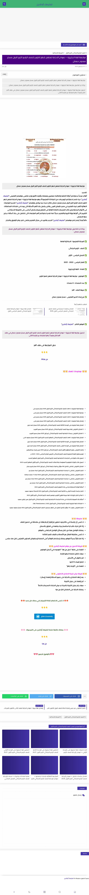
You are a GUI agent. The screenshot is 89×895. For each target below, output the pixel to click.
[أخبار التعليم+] (3, 885)
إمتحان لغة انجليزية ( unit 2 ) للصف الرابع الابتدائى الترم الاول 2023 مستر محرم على (58, 417)
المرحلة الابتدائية (58, 53)
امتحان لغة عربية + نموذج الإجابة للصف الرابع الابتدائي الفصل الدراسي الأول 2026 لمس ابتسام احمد (19, 310)
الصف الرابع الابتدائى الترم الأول (75, 53)
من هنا (44, 644)
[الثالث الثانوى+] (63, 882)
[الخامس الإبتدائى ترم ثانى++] (56, 885)
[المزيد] (7, 885)
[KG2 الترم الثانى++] (10, 885)
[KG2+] (17, 885)
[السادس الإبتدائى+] (52, 885)
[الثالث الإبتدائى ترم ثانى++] (76, 885)
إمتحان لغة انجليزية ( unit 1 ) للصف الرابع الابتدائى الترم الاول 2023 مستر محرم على (59, 421)
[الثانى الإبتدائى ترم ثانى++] (87, 885)
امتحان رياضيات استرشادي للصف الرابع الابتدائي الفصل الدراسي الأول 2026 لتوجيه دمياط (61, 310)
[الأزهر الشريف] (42, 885)
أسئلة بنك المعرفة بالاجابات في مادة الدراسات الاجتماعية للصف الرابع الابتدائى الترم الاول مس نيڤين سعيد (51, 499)
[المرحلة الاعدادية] (56, 882)
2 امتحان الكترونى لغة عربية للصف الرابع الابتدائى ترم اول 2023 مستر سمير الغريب (59, 429)
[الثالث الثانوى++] (59, 882)
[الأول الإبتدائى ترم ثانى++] (11, 882)
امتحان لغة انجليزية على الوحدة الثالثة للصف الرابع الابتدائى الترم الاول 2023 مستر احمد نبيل (55, 425)
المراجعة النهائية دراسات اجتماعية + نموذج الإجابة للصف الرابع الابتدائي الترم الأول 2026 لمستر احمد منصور (44, 777)
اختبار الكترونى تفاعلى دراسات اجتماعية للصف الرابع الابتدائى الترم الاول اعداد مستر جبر (57, 483)
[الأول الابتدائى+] (18, 882)
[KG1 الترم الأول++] (24, 885)
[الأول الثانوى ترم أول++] (80, 882)
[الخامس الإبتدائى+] (63, 885)
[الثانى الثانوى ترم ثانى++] (66, 882)
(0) (3, 66)
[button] (67, 696)
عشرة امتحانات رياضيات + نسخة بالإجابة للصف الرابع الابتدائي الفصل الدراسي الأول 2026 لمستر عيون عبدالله (16, 777)
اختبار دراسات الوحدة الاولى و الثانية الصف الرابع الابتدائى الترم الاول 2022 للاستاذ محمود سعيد (54, 491)
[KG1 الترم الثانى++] (21, 885)
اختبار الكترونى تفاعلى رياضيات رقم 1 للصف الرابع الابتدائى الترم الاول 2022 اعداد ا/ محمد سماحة (54, 475)
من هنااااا (44, 359)
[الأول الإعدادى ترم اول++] (49, 882)
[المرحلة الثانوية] (87, 882)
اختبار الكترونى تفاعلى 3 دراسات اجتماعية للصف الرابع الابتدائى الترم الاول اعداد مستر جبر (56, 471)
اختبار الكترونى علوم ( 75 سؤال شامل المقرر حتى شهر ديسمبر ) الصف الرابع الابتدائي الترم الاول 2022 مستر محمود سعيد (47, 508)
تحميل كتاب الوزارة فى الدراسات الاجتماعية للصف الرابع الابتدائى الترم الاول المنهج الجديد (56, 458)
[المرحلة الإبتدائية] (21, 882)
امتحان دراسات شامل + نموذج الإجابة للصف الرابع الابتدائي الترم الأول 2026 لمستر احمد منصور (74, 777)
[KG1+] (28, 885)
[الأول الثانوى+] (84, 882)
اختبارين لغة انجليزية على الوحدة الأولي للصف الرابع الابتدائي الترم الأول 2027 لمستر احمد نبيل (16, 751)
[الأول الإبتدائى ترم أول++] (14, 882)
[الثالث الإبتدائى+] (83, 885)
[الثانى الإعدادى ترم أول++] (38, 882)
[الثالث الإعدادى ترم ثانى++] (25, 882)
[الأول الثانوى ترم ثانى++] (77, 882)
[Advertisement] (44, 24)
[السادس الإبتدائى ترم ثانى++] (45, 885)
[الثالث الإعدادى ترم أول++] (28, 882)
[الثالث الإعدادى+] (31, 882)
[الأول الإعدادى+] (52, 882)
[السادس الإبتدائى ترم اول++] (49, 885)
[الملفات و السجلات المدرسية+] (76, 888)
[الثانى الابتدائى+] (7, 882)
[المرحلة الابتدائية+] (35, 885)
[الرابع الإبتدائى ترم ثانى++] (66, 885)
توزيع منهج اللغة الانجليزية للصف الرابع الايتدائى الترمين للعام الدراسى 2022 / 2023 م (57, 454)
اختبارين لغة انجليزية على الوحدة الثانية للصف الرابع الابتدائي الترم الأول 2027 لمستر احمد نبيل (45, 751)
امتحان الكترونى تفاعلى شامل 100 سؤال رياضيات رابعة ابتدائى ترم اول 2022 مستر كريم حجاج (55, 466)
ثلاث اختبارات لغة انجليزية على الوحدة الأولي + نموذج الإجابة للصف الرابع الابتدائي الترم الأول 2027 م (75, 751)
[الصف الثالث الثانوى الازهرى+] (38, 885)
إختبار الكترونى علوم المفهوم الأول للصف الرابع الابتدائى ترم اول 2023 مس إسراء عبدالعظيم (55, 450)
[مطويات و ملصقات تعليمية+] (80, 888)
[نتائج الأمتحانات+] (69, 888)
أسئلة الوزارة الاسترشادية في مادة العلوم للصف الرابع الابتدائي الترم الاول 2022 (59, 487)
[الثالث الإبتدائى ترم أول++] (80, 885)
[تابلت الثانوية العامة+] (87, 888)
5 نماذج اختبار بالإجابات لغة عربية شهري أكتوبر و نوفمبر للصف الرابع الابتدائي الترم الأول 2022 (55, 495)
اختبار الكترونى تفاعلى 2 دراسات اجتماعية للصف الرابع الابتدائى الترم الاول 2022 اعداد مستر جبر (54, 479)
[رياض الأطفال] (31, 885)
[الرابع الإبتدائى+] (73, 885)
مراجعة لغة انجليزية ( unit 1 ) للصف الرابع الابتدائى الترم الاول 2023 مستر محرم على (58, 413)
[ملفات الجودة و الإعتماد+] (83, 888)
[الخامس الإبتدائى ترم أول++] (59, 885)
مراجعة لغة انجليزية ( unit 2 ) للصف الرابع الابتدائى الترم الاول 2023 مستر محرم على (58, 409)
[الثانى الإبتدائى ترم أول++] (4, 882)
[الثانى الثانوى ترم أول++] (70, 882)
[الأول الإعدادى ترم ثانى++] (45, 882)
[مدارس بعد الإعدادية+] (73, 888)
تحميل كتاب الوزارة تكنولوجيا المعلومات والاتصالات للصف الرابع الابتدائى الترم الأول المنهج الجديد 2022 (52, 462)
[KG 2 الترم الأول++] (14, 885)
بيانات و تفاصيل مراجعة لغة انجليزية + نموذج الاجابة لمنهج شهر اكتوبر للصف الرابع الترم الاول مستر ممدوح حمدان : (46, 85)
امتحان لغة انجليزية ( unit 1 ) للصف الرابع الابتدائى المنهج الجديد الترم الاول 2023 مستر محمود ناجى (53, 438)
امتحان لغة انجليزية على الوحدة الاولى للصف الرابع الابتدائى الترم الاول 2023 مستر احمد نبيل (55, 446)
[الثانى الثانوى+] (73, 882)
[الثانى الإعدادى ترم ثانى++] (35, 882)
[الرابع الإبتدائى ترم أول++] (69, 885)
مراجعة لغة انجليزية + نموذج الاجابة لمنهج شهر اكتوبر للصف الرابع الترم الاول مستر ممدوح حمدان (52, 80)
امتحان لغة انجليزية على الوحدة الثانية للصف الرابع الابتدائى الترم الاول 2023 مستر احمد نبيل (55, 442)
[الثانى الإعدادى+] (42, 882)
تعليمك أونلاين (44, 5)
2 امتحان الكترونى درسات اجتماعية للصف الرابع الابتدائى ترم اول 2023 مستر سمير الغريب (56, 433)
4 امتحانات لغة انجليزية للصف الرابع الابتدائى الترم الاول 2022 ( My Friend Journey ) (58, 504)
